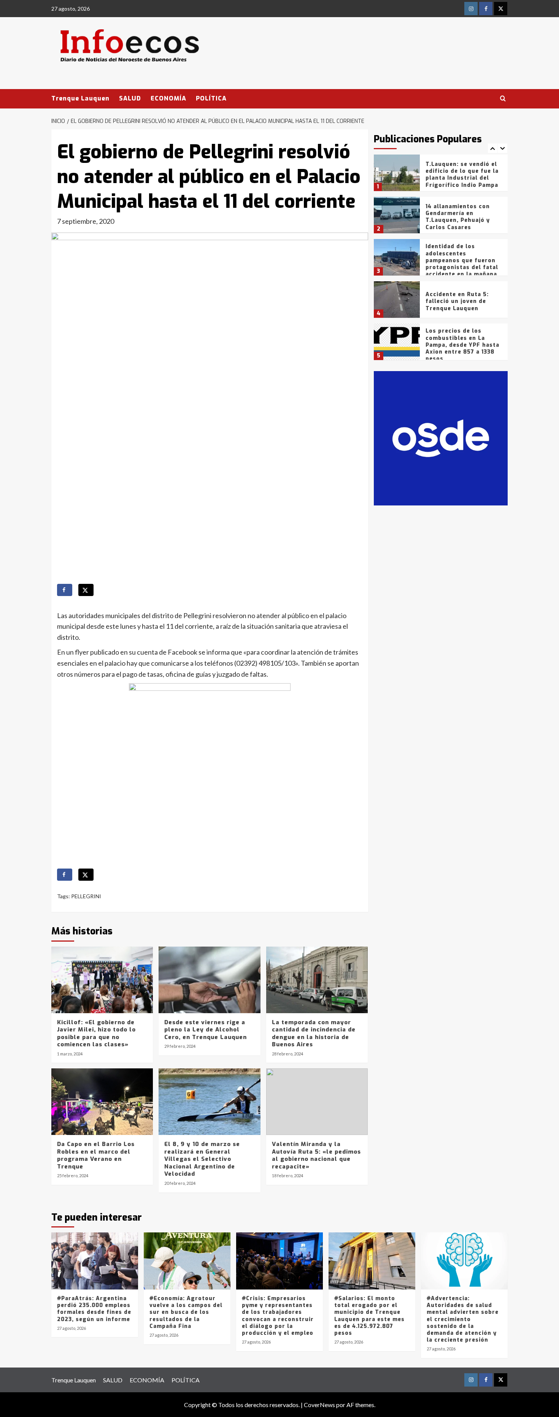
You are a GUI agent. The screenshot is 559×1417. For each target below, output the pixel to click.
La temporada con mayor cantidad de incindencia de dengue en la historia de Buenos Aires (314, 1034)
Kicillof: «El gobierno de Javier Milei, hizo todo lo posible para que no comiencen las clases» (96, 1034)
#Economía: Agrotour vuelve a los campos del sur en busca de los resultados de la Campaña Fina (185, 1312)
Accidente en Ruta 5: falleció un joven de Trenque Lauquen (457, 301)
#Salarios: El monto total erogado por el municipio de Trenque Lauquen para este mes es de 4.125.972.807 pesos (369, 1316)
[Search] (503, 98)
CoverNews (319, 1404)
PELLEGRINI (86, 896)
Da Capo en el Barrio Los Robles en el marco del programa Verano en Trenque (96, 1155)
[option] (441, 176)
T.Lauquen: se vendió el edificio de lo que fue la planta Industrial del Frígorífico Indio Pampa (462, 175)
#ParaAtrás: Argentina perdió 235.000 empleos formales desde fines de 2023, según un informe (94, 1309)
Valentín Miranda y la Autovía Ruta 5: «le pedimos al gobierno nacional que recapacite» (316, 1155)
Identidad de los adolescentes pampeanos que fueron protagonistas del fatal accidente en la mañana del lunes (462, 264)
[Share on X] (86, 590)
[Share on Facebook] (64, 590)
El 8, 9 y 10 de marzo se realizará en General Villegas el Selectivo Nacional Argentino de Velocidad (202, 1159)
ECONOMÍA (168, 98)
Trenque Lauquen (80, 98)
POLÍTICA (211, 98)
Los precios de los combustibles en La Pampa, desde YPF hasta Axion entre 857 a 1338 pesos (462, 344)
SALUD (130, 98)
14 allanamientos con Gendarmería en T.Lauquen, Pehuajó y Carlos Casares (458, 217)
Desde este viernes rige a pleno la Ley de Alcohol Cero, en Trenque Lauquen (205, 1030)
